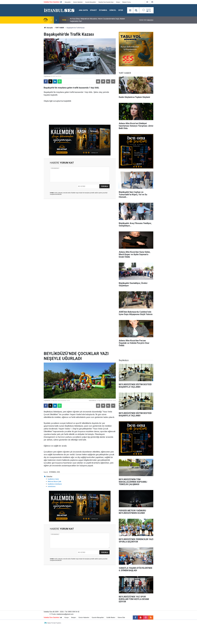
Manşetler (68, 2)
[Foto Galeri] (152, 2)
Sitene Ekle (121, 617)
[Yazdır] (98, 81)
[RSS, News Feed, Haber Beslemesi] (150, 617)
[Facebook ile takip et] (135, 617)
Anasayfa (49, 28)
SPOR (120, 10)
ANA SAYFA (83, 10)
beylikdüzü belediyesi (55, 484)
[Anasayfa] (61, 2)
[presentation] (51, 20)
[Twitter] (50, 81)
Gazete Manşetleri (90, 2)
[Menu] (130, 10)
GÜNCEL (112, 10)
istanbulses (52, 486)
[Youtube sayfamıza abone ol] (140, 617)
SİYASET (93, 10)
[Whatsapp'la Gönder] (60, 81)
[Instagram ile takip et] (145, 617)
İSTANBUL (103, 10)
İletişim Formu (126, 2)
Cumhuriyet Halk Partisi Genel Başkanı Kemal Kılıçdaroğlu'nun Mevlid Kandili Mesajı (97, 20)
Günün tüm (146, 20)
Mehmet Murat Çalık (54, 481)
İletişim (73, 617)
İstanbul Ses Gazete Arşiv (106, 2)
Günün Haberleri (78, 2)
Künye (118, 2)
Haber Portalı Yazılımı (54, 623)
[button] (103, 81)
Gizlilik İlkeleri (110, 617)
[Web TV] (147, 2)
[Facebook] (46, 81)
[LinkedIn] (55, 81)
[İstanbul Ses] (59, 10)
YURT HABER (59, 28)
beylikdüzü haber (53, 479)
